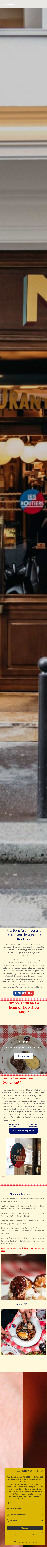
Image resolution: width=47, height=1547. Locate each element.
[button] (43, 4)
